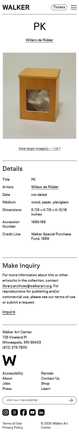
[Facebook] (23, 413)
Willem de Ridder (39, 40)
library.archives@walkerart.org (27, 286)
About (7, 378)
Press (7, 389)
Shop (45, 383)
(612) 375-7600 (14, 347)
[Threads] (14, 413)
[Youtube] (32, 413)
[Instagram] (5, 413)
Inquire (8, 312)
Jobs (6, 383)
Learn (45, 389)
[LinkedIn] (41, 413)
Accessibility (12, 373)
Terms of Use (12, 423)
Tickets (59, 7)
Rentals (47, 373)
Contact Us (50, 378)
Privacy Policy (12, 427)
